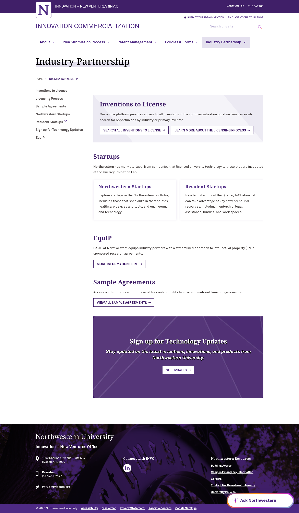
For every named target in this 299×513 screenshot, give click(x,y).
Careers (216, 479)
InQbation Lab (235, 6)
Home (39, 79)
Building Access (221, 465)
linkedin (127, 468)
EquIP (40, 137)
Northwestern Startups (53, 114)
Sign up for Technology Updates (59, 129)
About (45, 42)
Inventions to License (51, 90)
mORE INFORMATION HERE (117, 264)
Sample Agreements (51, 106)
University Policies (223, 492)
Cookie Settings (185, 508)
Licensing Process (49, 98)
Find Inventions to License (245, 17)
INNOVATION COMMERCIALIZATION (87, 26)
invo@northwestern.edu (56, 487)
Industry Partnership (224, 42)
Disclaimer (109, 508)
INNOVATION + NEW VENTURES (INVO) (86, 6)
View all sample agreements (122, 302)
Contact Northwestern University (233, 485)
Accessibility (89, 508)
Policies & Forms (179, 42)
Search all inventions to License (132, 130)
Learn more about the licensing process (210, 130)
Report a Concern (159, 508)
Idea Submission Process (84, 42)
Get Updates (176, 370)
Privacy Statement (132, 508)
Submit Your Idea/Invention (205, 17)
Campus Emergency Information (232, 472)
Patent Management (135, 42)
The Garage (255, 6)
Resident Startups (49, 122)
